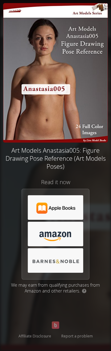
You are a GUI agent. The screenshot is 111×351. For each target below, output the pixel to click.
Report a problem (77, 336)
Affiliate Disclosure (34, 336)
